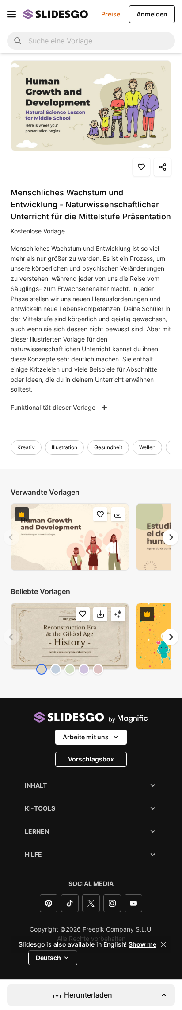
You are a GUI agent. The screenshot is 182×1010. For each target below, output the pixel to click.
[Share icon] (162, 167)
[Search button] (17, 41)
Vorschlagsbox (91, 759)
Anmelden (151, 14)
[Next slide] (170, 537)
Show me (142, 944)
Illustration (64, 447)
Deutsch (48, 957)
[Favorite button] (141, 167)
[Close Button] (163, 944)
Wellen (147, 447)
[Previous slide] (11, 537)
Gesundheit (108, 447)
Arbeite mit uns (86, 737)
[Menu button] (11, 14)
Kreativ (26, 447)
